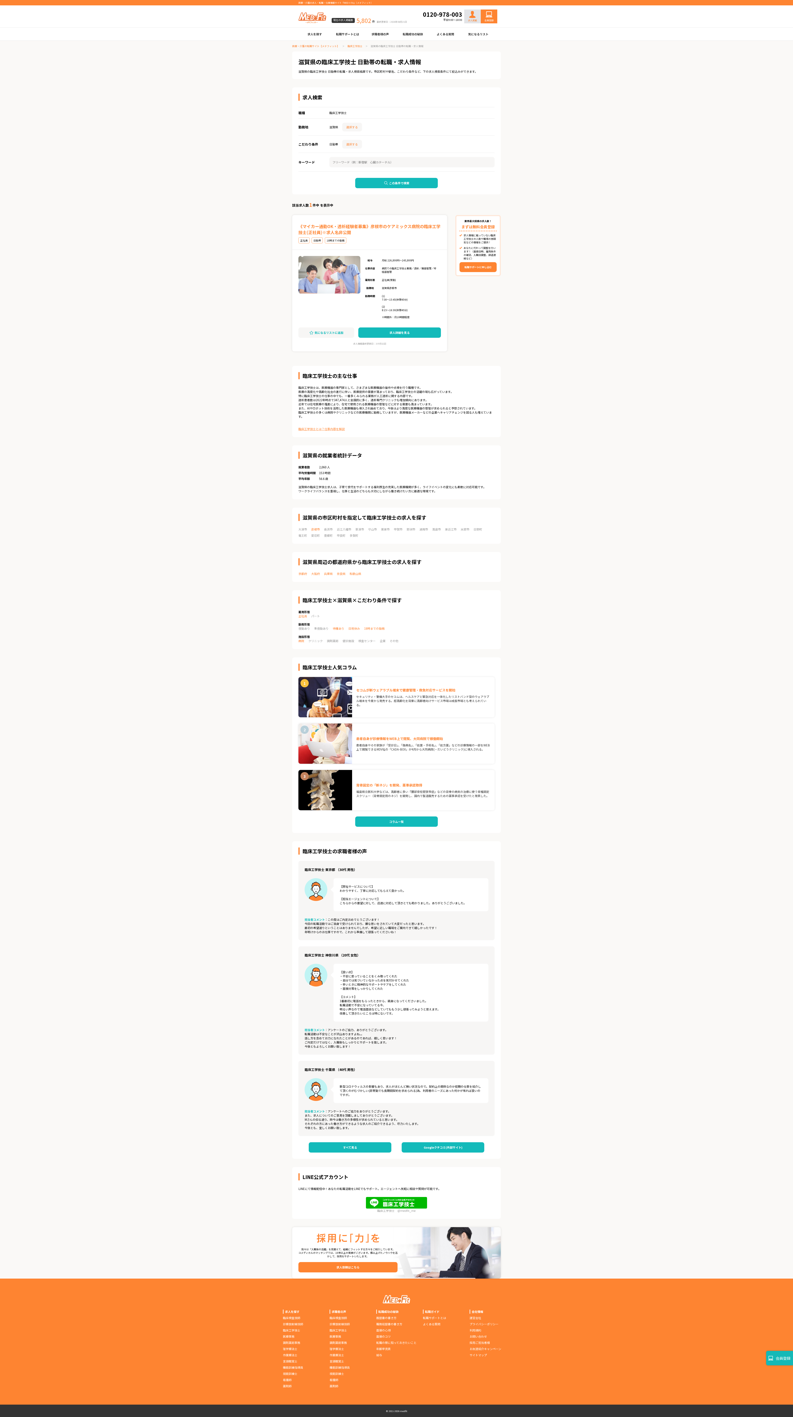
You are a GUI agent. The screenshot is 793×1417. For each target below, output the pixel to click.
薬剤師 (287, 1386)
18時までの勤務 (374, 628)
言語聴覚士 (290, 1361)
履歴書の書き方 (386, 1318)
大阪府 (315, 574)
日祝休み (354, 628)
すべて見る (350, 1147)
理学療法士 (290, 1349)
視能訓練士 (290, 1374)
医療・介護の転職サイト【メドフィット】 (315, 46)
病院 (301, 641)
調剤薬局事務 (291, 1343)
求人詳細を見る (399, 333)
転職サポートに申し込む (478, 267)
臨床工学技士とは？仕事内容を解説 (321, 429)
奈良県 (341, 574)
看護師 (287, 1380)
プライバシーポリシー (484, 1324)
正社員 (302, 616)
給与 (379, 1355)
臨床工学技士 (355, 46)
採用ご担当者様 (480, 1343)
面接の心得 (383, 1330)
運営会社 (475, 1318)
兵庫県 (328, 574)
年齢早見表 (383, 1349)
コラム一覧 (396, 822)
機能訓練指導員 (293, 1367)
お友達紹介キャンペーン (485, 1349)
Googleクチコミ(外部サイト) (443, 1147)
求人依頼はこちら (348, 1267)
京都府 (302, 574)
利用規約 (475, 1330)
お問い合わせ (484, 6)
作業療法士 (290, 1355)
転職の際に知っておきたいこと (396, 1343)
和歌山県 (355, 574)
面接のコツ (383, 1336)
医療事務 (288, 1336)
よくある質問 (445, 34)
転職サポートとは (347, 34)
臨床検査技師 (291, 1318)
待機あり (338, 628)
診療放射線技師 (293, 1324)
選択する (352, 127)
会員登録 (489, 20)
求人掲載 (472, 20)
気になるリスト (478, 34)
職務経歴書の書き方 (389, 1324)
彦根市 (315, 529)
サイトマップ (478, 1355)
